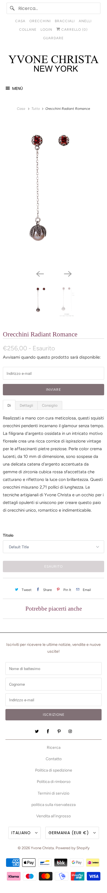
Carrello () (74, 30)
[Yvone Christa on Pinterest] (59, 731)
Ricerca (53, 747)
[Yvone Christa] (53, 64)
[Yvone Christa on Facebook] (48, 731)
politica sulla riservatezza (53, 804)
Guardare (53, 38)
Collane (28, 30)
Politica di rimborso (53, 781)
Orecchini (40, 21)
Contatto (54, 758)
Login (46, 30)
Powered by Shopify (73, 848)
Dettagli (26, 405)
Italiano (21, 833)
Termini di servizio (53, 793)
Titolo (8, 535)
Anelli (85, 21)
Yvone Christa (42, 848)
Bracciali (65, 21)
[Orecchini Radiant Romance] (53, 193)
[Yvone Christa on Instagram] (70, 731)
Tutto (36, 109)
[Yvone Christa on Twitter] (37, 731)
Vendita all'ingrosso (53, 816)
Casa (20, 21)
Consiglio (50, 405)
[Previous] (39, 273)
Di (9, 405)
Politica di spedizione (53, 770)
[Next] (67, 273)
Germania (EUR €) (69, 833)
